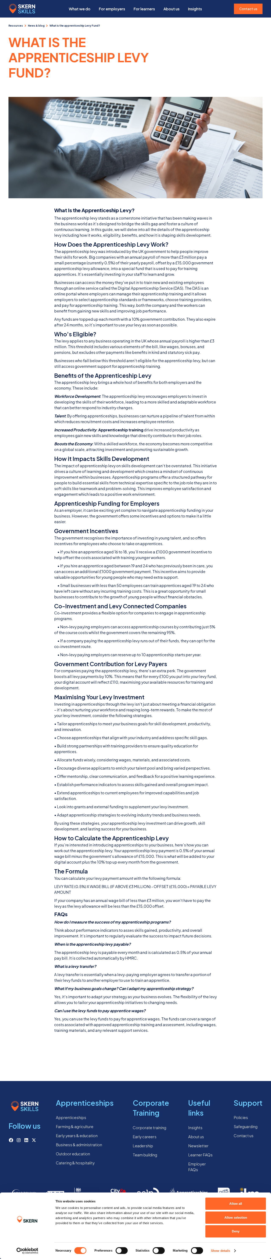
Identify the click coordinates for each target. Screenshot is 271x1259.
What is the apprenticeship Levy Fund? (75, 25)
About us (171, 8)
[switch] (122, 1250)
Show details (220, 1250)
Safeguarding (245, 1126)
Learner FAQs (200, 1154)
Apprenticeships (71, 1117)
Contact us (248, 9)
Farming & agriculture (74, 1126)
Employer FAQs (197, 1166)
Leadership (143, 1145)
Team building (145, 1154)
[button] (79, 9)
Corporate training (149, 1127)
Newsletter (198, 1145)
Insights (195, 1127)
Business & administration (79, 1144)
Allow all (235, 1203)
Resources (15, 25)
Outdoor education (73, 1153)
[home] (22, 8)
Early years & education (77, 1135)
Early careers (144, 1136)
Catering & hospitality (75, 1162)
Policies (241, 1117)
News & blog (36, 25)
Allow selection (235, 1217)
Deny (235, 1231)
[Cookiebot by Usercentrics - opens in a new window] (27, 1251)
